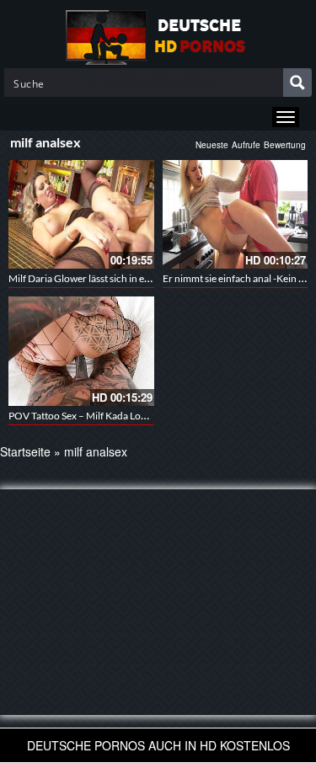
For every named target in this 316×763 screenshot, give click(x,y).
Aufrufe (246, 145)
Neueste (211, 145)
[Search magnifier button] (297, 82)
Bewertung (285, 145)
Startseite (25, 451)
